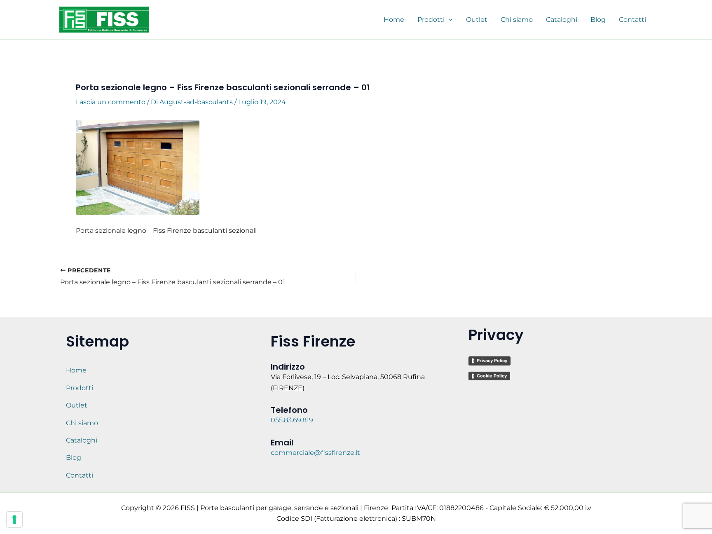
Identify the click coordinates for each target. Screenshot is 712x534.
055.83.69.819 (293, 420)
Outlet (76, 405)
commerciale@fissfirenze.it (315, 453)
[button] (449, 19)
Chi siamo (82, 423)
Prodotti (79, 388)
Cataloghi (81, 440)
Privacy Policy (492, 360)
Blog (73, 457)
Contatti (79, 475)
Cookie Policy (492, 376)
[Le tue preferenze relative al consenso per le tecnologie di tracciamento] (14, 519)
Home (76, 370)
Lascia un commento (110, 102)
